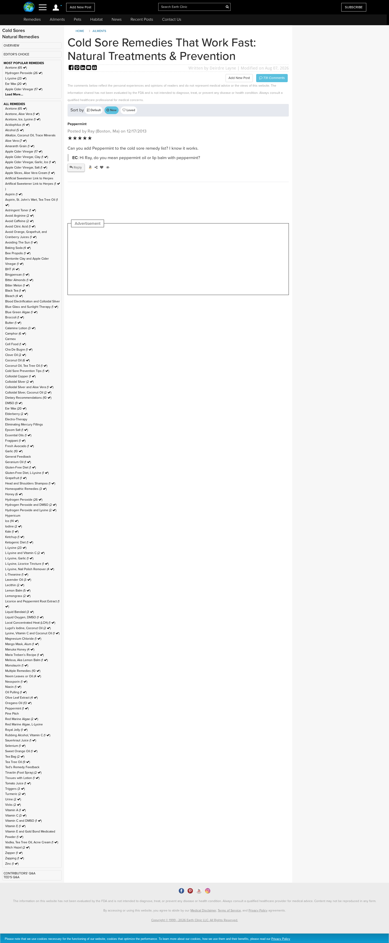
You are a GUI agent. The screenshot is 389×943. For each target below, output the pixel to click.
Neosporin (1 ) (16, 682)
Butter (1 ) (13, 323)
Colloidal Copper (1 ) (20, 376)
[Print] (94, 68)
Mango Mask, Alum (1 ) (22, 644)
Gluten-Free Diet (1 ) (20, 467)
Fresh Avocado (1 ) (19, 446)
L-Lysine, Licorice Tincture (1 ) (27, 564)
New (113, 110)
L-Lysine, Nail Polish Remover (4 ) (29, 569)
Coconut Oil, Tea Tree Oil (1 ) (26, 366)
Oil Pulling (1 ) (16, 692)
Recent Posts (142, 19)
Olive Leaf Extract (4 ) (21, 698)
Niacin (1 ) (13, 687)
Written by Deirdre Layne (212, 68)
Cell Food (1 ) (15, 344)
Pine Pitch (12, 714)
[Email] (89, 68)
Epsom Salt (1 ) (16, 430)
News (117, 19)
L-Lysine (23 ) (15, 78)
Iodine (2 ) (13, 526)
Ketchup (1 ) (14, 537)
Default (95, 110)
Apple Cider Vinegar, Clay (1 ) (26, 157)
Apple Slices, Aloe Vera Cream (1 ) (30, 173)
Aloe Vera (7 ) (16, 141)
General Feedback (18, 457)
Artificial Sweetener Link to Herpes (29, 178)
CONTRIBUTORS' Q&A (19, 873)
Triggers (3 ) (15, 789)
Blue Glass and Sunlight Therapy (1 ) (31, 307)
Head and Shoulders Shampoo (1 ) (30, 483)
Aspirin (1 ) (13, 194)
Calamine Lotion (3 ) (20, 328)
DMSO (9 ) (13, 403)
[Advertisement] (153, 261)
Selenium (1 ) (15, 746)
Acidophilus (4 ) (17, 125)
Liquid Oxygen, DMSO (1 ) (24, 617)
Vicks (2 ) (13, 805)
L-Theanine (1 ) (16, 574)
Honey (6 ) (14, 494)
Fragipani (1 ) (15, 441)
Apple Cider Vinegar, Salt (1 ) (26, 167)
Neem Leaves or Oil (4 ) (23, 676)
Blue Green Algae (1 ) (21, 312)
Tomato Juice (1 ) (18, 783)
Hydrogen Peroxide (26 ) (23, 73)
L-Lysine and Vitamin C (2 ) (25, 553)
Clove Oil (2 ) (15, 355)
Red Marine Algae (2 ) (21, 719)
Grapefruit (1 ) (16, 478)
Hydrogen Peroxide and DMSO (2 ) (31, 505)
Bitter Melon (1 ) (17, 285)
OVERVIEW (11, 45)
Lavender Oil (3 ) (18, 580)
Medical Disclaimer (203, 910)
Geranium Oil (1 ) (18, 462)
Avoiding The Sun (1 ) (21, 242)
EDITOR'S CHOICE (16, 54)
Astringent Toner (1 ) (20, 210)
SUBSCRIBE (354, 7)
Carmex (10, 339)
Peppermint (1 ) (17, 708)
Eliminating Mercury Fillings (24, 424)
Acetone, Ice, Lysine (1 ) (22, 119)
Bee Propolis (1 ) (17, 253)
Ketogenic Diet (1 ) (19, 542)
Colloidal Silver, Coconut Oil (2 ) (28, 392)
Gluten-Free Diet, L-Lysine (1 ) (27, 473)
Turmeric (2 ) (15, 794)
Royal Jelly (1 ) (16, 730)
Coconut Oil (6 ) (17, 360)
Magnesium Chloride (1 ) (23, 639)
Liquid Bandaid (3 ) (19, 612)
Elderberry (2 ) (16, 414)
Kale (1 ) (11, 531)
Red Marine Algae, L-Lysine (24, 724)
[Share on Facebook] (72, 68)
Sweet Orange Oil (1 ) (21, 751)
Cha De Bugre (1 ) (18, 349)
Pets (77, 19)
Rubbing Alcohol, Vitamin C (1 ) (27, 735)
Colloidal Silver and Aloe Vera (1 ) (29, 387)
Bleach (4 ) (14, 296)
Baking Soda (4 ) (18, 248)
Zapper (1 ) (14, 853)
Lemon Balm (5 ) (17, 590)
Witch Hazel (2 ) (17, 847)
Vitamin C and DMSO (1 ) (23, 821)
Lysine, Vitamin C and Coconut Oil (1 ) (32, 633)
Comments (273, 78)
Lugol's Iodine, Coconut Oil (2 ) (28, 628)
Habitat (96, 19)
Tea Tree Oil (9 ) (17, 762)
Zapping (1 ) (14, 858)
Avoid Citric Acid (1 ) (20, 226)
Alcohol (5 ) (14, 130)
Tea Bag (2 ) (14, 756)
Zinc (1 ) (11, 864)
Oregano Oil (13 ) (18, 703)
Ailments (57, 19)
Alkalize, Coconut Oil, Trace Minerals (30, 135)
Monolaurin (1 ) (16, 665)
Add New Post (80, 7)
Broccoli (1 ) (14, 317)
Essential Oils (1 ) (18, 435)
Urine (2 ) (13, 799)
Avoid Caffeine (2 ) (19, 221)
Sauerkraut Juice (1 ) (20, 740)
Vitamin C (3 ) (15, 815)
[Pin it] (77, 68)
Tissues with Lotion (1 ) (22, 778)
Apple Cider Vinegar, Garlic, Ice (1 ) (30, 162)
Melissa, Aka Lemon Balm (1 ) (26, 660)
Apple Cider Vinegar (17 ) (23, 89)
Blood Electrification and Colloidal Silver (32, 301)
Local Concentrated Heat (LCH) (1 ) (30, 623)
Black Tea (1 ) (15, 291)
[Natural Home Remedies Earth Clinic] (29, 7)
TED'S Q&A (11, 877)
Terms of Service (229, 910)
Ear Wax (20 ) (15, 84)
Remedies (32, 19)
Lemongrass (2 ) (17, 596)
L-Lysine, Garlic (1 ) (19, 558)
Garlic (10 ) (14, 451)
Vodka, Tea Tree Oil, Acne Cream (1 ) (31, 842)
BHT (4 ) (12, 269)
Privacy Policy (258, 910)
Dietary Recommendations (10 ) (28, 398)
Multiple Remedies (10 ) (22, 671)
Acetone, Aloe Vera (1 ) (22, 114)
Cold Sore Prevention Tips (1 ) (27, 371)
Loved (130, 110)
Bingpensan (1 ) (17, 275)
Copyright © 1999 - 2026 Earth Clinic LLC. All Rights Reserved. (194, 920)
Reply (77, 167)
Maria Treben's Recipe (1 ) (24, 655)
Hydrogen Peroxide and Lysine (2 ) (30, 510)
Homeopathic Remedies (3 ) (26, 489)
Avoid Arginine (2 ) (19, 216)
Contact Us (171, 19)
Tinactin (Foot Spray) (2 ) (23, 772)
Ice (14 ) (11, 521)
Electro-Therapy (16, 419)
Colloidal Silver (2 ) (19, 382)
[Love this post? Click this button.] (100, 167)
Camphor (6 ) (15, 333)
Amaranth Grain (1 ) (19, 146)
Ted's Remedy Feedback (22, 767)
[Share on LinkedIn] (83, 68)
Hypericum (12, 516)
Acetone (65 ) (16, 68)
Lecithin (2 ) (14, 585)
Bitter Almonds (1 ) (19, 280)
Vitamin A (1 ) (15, 810)
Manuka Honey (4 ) (19, 649)
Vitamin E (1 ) (15, 826)
